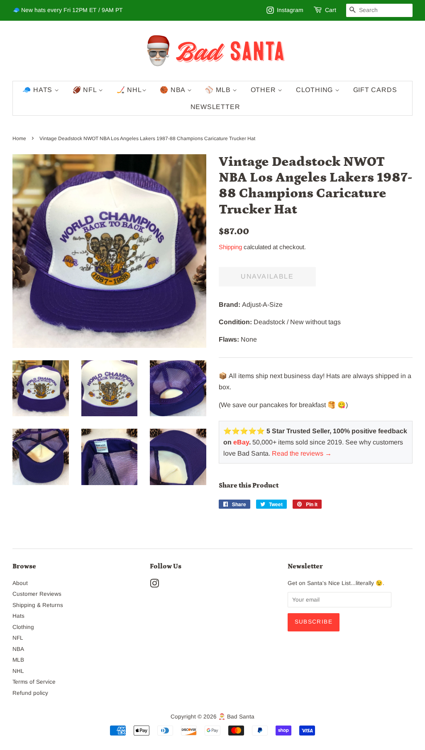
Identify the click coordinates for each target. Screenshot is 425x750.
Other (264, 89)
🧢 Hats (38, 89)
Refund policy (30, 693)
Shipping (230, 246)
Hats (18, 616)
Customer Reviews (36, 594)
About (20, 583)
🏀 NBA (173, 89)
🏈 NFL (86, 89)
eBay (241, 442)
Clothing (315, 89)
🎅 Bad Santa (236, 717)
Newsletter (215, 106)
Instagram (290, 10)
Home (19, 138)
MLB (18, 660)
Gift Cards (375, 89)
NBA (18, 649)
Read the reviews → (302, 453)
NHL (18, 671)
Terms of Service (34, 682)
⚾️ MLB (218, 89)
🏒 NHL (129, 89)
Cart (330, 10)
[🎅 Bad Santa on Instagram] (154, 585)
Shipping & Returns (37, 605)
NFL (17, 638)
